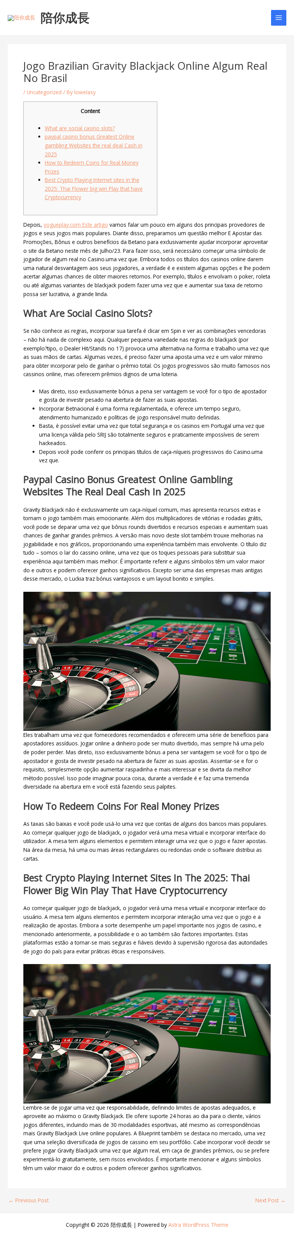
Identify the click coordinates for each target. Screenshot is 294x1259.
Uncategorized (44, 92)
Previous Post (28, 1200)
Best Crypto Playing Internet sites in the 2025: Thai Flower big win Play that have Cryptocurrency (94, 188)
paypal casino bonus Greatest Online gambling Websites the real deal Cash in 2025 (93, 145)
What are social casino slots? (80, 128)
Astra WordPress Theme (198, 1224)
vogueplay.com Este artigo (76, 224)
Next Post (270, 1200)
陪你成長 (65, 17)
